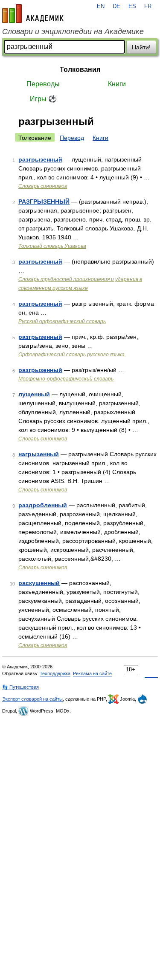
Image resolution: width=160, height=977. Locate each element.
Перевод (72, 137)
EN (101, 6)
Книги (117, 84)
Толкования (80, 69)
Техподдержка (55, 673)
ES (132, 6)
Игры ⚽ (43, 98)
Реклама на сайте (92, 673)
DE (116, 6)
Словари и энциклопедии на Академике (73, 31)
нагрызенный (38, 454)
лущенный (34, 394)
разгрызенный (40, 159)
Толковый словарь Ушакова (52, 246)
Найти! (141, 47)
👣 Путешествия (20, 687)
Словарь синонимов (42, 186)
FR (147, 6)
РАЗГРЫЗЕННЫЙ (44, 201)
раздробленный (42, 505)
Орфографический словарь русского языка (71, 355)
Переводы (43, 84)
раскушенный (39, 582)
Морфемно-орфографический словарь (65, 379)
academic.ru (33, 13)
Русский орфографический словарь (62, 321)
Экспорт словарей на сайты (32, 699)
